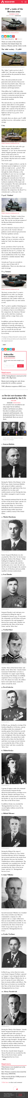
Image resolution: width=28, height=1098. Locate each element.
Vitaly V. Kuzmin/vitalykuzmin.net (10, 32)
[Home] (2, 2)
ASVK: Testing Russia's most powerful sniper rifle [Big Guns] (13, 377)
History (13, 400)
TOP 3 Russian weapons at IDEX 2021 (13, 386)
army (4, 344)
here (12, 1094)
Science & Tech (14, 14)
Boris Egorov (17, 402)
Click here (5, 1082)
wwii (4, 1059)
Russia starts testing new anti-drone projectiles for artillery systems (13, 382)
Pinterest (19, 39)
